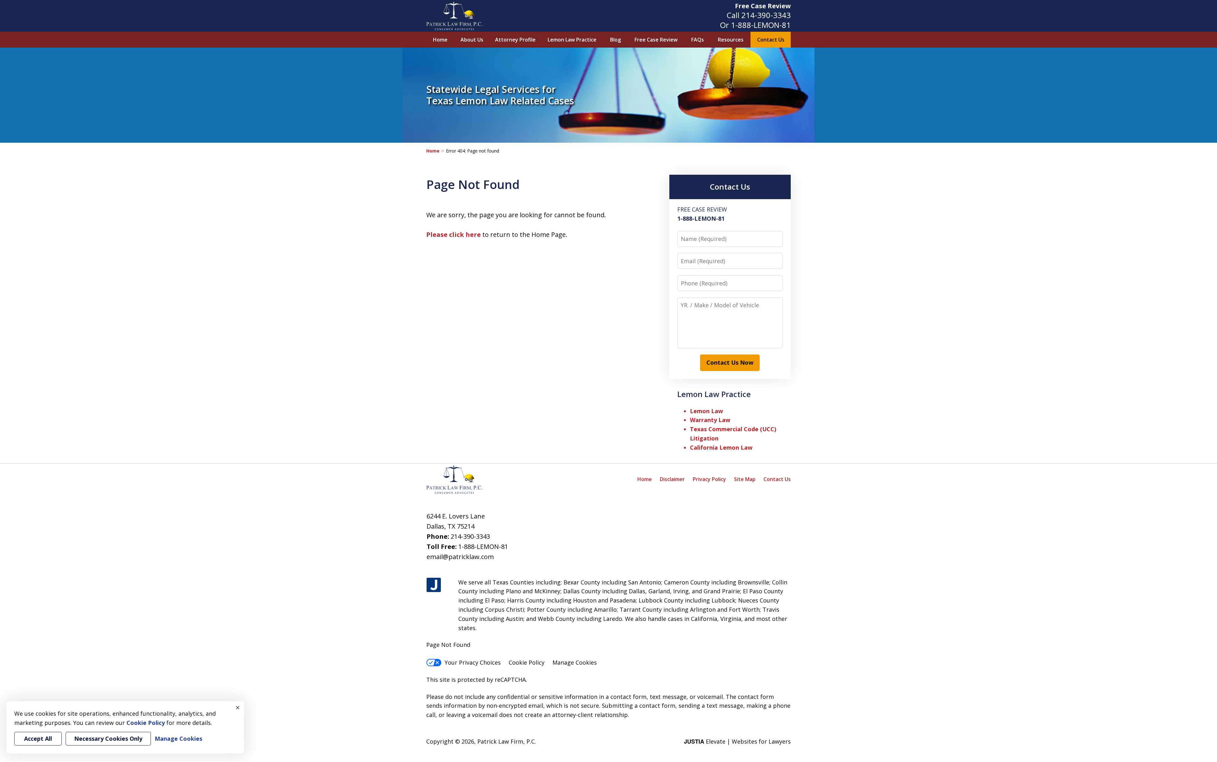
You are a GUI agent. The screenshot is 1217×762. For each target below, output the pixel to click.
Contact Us (770, 39)
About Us (471, 39)
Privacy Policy (709, 479)
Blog (615, 39)
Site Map (745, 479)
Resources (731, 39)
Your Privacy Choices (473, 662)
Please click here (453, 234)
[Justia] (434, 585)
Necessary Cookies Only (108, 738)
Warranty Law (710, 420)
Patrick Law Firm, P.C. (506, 741)
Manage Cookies (574, 662)
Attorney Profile (515, 39)
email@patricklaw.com (460, 556)
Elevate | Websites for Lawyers (737, 741)
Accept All (38, 738)
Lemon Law (706, 411)
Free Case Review (763, 6)
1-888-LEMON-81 (761, 25)
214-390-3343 (766, 15)
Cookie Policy (526, 662)
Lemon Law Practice (572, 39)
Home (440, 39)
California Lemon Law (721, 447)
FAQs (697, 39)
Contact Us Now (729, 362)
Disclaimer (672, 479)
